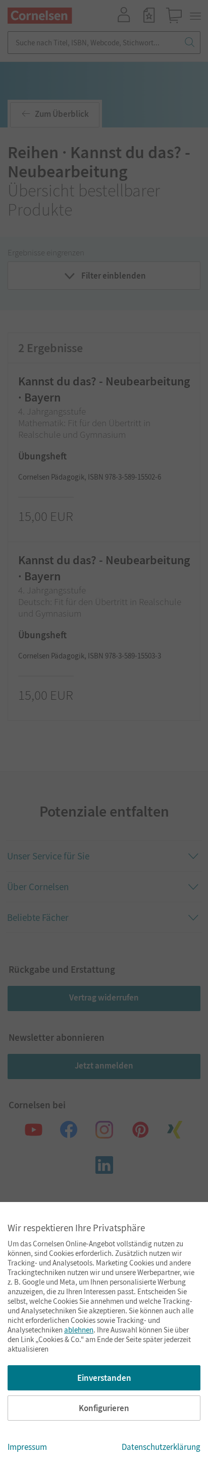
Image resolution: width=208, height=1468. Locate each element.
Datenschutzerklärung (161, 1446)
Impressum (27, 1446)
